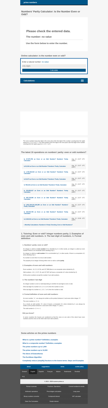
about (29, 366)
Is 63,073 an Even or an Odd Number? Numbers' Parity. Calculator (45, 179)
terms (62, 366)
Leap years (76, 391)
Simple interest (54, 401)
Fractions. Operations (54, 386)
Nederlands (67, 371)
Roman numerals (31, 386)
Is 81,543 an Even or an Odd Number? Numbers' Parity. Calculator (45, 166)
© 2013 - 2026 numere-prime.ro (54, 381)
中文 (23, 376)
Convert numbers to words (76, 386)
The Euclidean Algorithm (32, 357)
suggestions (46, 366)
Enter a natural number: (35, 62)
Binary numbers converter (31, 396)
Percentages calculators (54, 391)
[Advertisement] (54, 97)
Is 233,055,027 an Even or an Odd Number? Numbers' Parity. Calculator (46, 191)
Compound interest (54, 396)
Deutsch (24, 371)
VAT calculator (76, 396)
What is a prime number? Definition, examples (40, 340)
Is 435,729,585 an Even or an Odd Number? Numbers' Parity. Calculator (46, 198)
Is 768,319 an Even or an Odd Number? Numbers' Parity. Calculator (45, 185)
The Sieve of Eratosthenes (33, 354)
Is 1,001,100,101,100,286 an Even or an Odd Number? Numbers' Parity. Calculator (46, 205)
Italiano (58, 371)
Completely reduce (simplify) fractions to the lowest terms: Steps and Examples (53, 361)
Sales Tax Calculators (31, 401)
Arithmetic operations (31, 391)
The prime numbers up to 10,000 (35, 350)
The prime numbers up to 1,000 (35, 347)
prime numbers (30, 2)
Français (50, 371)
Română (77, 371)
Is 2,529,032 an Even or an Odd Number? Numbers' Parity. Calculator (46, 219)
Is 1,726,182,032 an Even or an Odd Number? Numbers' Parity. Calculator (46, 172)
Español (41, 371)
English (33, 371)
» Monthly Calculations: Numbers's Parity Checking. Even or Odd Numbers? (48, 225)
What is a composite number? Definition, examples (42, 343)
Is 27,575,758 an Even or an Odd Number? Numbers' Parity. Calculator (46, 159)
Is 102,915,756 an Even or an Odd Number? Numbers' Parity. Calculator (46, 212)
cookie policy (79, 366)
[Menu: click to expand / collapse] (83, 80)
